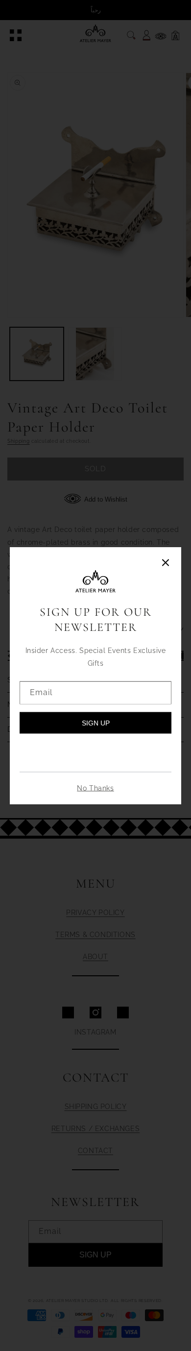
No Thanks (95, 788)
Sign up (96, 722)
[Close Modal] (165, 563)
